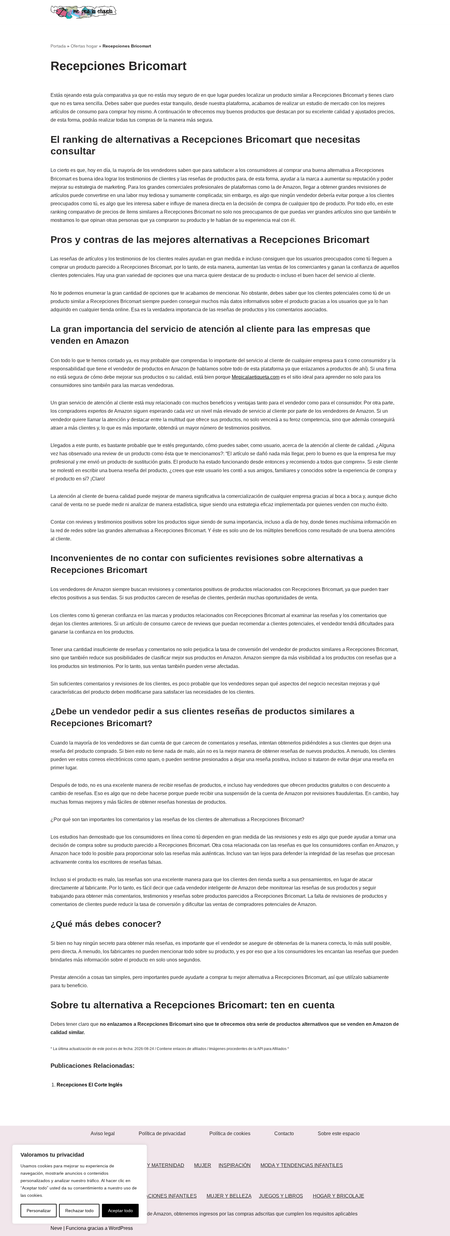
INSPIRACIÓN (235, 1165)
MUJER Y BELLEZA (229, 1196)
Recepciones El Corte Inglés (89, 1084)
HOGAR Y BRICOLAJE (338, 1196)
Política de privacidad (162, 1133)
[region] (79, 1184)
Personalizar (39, 1210)
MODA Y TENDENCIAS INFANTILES (302, 1165)
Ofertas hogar (84, 46)
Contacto (284, 1133)
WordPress (121, 1228)
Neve (56, 1228)
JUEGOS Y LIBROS (281, 1196)
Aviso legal (103, 1133)
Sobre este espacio (339, 1133)
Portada (58, 46)
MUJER (202, 1165)
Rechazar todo (79, 1210)
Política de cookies (229, 1133)
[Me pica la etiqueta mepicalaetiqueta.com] (83, 12)
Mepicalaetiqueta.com (255, 377)
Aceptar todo (120, 1210)
